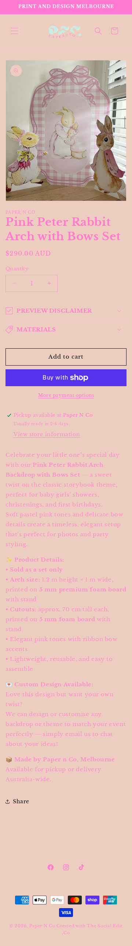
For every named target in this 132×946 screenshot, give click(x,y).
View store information (47, 434)
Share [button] (21, 801)
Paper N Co (43, 925)
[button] (15, 31)
